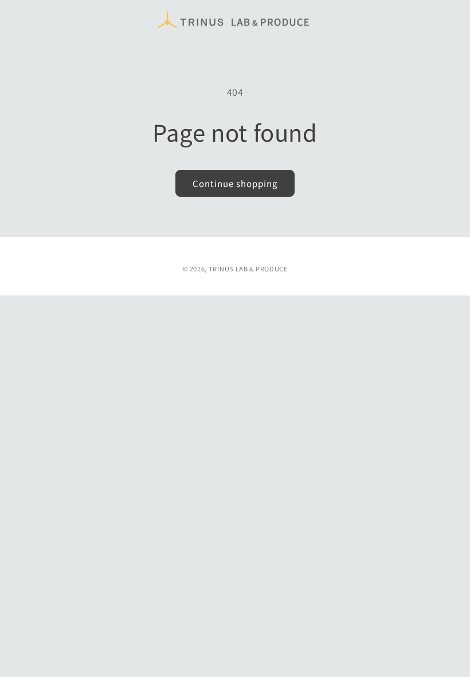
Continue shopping (235, 183)
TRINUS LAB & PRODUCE (248, 268)
